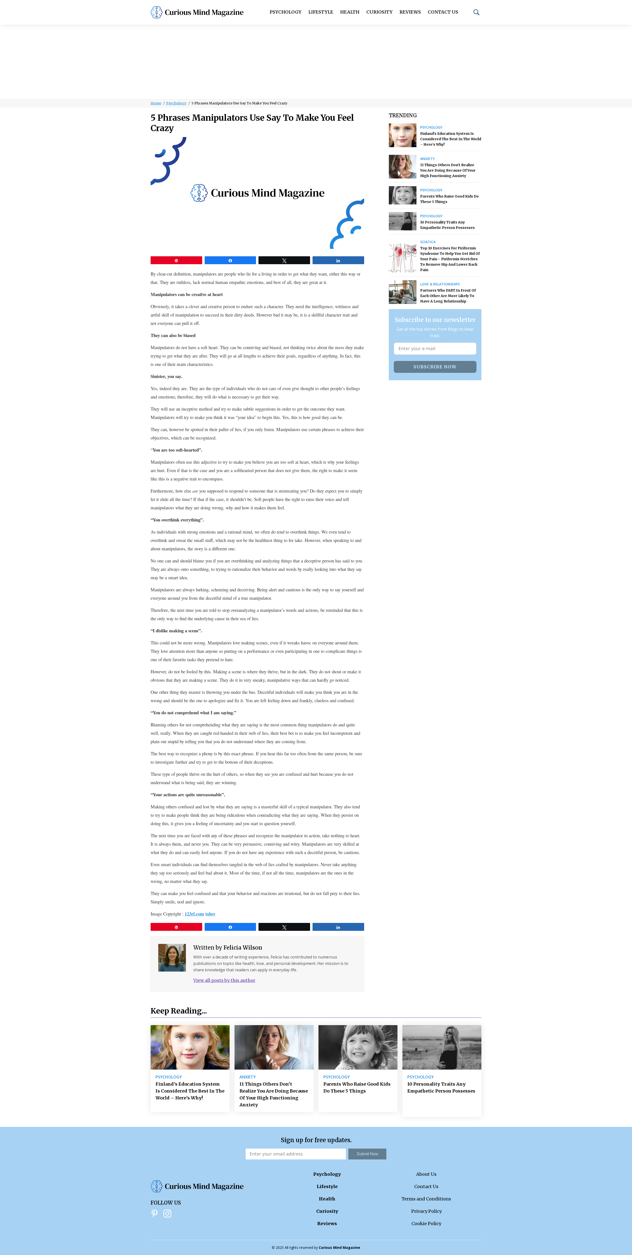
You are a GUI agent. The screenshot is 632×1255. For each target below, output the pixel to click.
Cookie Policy (426, 1223)
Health (349, 12)
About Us (426, 1174)
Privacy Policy (426, 1211)
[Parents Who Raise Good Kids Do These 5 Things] (403, 195)
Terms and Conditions (426, 1199)
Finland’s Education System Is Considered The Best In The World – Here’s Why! (450, 139)
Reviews (410, 12)
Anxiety (427, 158)
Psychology (285, 12)
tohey (210, 914)
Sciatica (427, 242)
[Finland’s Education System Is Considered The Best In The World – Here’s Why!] (403, 135)
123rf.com (194, 914)
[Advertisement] (316, 61)
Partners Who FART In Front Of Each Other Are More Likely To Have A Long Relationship (448, 295)
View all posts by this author (224, 980)
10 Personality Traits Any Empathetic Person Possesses (447, 225)
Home (156, 103)
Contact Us (443, 12)
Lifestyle (320, 12)
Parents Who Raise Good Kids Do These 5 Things (449, 199)
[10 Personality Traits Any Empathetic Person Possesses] (403, 221)
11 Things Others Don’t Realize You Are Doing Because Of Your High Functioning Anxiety (447, 170)
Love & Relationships (440, 284)
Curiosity (379, 12)
